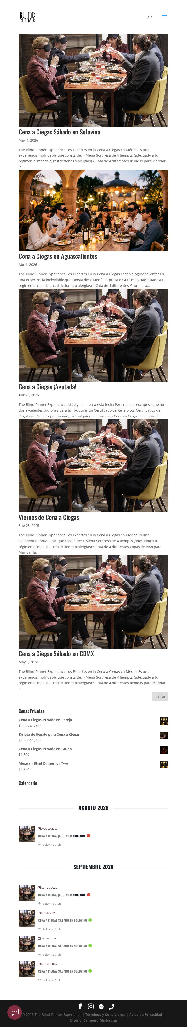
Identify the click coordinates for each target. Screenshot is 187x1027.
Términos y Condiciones (105, 1014)
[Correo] (14, 1012)
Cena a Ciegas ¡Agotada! (47, 386)
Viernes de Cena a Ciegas (49, 517)
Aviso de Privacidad (145, 1014)
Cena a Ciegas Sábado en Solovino (59, 131)
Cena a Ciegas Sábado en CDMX (56, 653)
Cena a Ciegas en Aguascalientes (58, 256)
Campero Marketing (100, 1020)
